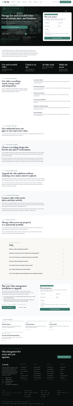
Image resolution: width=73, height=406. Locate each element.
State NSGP (43, 394)
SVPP (45, 392)
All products (37, 379)
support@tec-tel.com (9, 381)
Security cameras (37, 367)
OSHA (58, 394)
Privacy (34, 403)
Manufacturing (63, 367)
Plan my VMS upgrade (14, 27)
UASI (48, 394)
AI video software (37, 369)
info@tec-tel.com (8, 379)
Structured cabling (37, 375)
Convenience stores (24, 375)
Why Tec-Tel (7, 403)
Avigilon (31, 392)
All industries (63, 379)
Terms (42, 403)
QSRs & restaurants (24, 371)
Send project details (57, 38)
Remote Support (8, 382)
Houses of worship (63, 375)
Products (13, 1)
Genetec (35, 392)
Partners (15, 403)
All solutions (50, 379)
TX (10, 392)
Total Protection (50, 367)
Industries (24, 1)
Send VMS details (20, 32)
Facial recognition (50, 377)
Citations (30, 403)
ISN (67, 392)
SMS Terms (38, 403)
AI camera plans (23, 367)
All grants (43, 396)
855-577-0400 (56, 1)
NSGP (42, 392)
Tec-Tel (3, 5)
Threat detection (50, 375)
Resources (35, 1)
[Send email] (26, 34)
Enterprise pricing (24, 377)
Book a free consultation (65, 1)
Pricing (30, 1)
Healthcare (62, 369)
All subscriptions (25, 379)
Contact (19, 403)
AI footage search (50, 373)
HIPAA (64, 392)
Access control (36, 371)
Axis (25, 394)
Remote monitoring (50, 371)
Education (62, 373)
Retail (22, 373)
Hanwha (29, 394)
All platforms (28, 396)
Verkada (26, 392)
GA (2, 394)
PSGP (49, 392)
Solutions (18, 1)
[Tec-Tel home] (5, 2)
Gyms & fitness (23, 369)
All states (7, 394)
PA (20, 392)
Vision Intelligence (50, 369)
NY (2, 392)
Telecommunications (37, 377)
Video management (37, 373)
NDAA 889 (59, 392)
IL (15, 392)
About (40, 1)
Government (62, 377)
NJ (5, 392)
